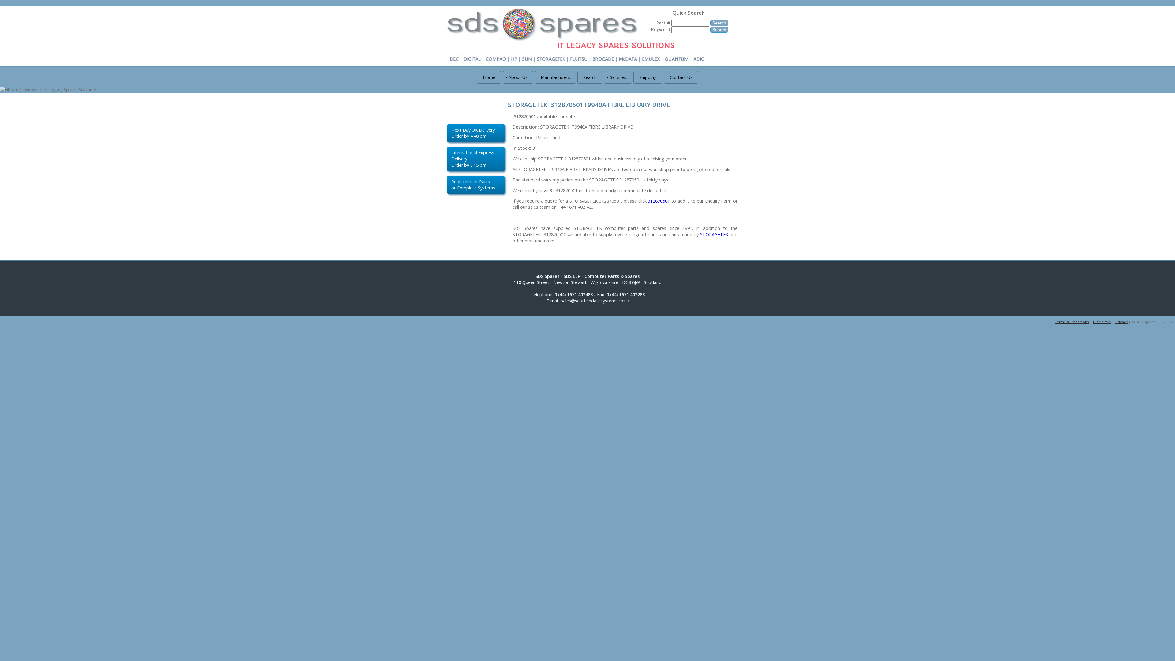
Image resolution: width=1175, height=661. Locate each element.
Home (489, 77)
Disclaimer (1102, 321)
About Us (518, 77)
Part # (663, 23)
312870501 (659, 201)
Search (590, 77)
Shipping (648, 77)
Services (618, 77)
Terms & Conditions (1072, 321)
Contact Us (681, 77)
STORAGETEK (714, 234)
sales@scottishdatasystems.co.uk (595, 301)
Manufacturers (555, 77)
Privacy (1121, 321)
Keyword (660, 29)
